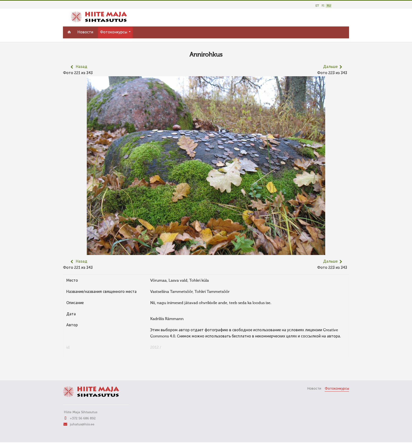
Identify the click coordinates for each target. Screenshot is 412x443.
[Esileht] (98, 21)
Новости (85, 32)
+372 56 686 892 (83, 418)
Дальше (330, 67)
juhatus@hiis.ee (82, 424)
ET (317, 5)
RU (329, 5)
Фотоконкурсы (114, 32)
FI (323, 5)
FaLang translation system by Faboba (79, 370)
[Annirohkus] (206, 252)
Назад (81, 67)
